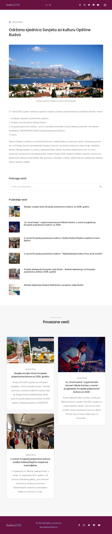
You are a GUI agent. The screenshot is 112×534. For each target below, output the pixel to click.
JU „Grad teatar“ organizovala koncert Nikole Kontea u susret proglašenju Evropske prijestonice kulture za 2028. (81, 387)
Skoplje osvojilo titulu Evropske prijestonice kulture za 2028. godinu (30, 375)
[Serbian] (46, 5)
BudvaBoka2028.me (49, 527)
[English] (50, 5)
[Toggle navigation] (105, 5)
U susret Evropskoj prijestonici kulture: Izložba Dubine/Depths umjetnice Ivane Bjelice (30, 462)
